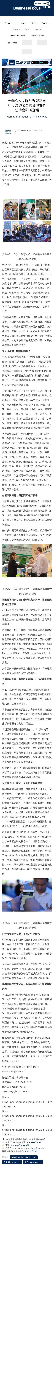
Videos (34, 23)
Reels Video (12, 43)
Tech (27, 29)
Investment (21, 23)
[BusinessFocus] (27, 8)
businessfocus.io (36, 1148)
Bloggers (45, 23)
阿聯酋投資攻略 (37, 35)
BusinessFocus (33, 1142)
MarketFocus (31, 1151)
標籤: (5, 1157)
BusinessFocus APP (20, 1145)
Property (16, 29)
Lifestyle (37, 29)
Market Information (18, 35)
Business (8, 23)
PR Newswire (39, 116)
